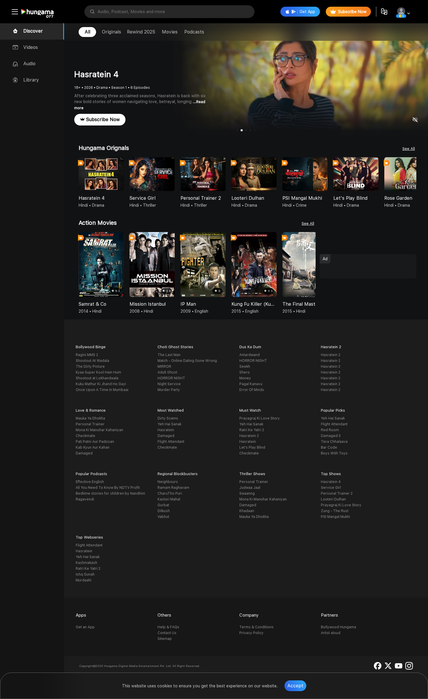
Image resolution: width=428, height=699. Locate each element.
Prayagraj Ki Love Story (259, 418)
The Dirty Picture (90, 366)
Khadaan (246, 511)
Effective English (90, 482)
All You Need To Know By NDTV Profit (108, 488)
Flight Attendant (171, 442)
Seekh (244, 366)
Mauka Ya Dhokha (90, 418)
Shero (244, 372)
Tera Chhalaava (334, 442)
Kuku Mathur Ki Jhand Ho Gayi (101, 384)
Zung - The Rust (335, 511)
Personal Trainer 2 (337, 493)
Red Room (330, 430)
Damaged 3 (331, 436)
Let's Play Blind (252, 447)
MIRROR (164, 366)
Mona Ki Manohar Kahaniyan (99, 430)
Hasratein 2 (330, 355)
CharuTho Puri (170, 493)
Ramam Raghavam (173, 488)
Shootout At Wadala (92, 361)
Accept (295, 686)
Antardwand (249, 355)
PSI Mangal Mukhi (335, 517)
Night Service (169, 384)
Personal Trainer (90, 424)
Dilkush (164, 511)
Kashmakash (86, 563)
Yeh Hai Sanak (169, 424)
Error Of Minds (251, 390)
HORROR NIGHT (171, 378)
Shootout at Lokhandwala (97, 378)
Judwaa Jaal (249, 488)
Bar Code (329, 447)
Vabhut (163, 517)
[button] (411, 174)
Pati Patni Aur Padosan (95, 442)
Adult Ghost (167, 372)
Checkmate (85, 436)
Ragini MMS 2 (87, 355)
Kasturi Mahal (169, 499)
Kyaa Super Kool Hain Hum (98, 372)
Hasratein (166, 430)
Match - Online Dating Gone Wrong (187, 361)
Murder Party (169, 390)
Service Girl (331, 488)
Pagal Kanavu (250, 384)
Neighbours (168, 482)
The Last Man (169, 355)
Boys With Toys (334, 453)
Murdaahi (83, 580)
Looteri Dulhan (333, 499)
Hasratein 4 (331, 482)
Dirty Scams (168, 418)
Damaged (84, 453)
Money (245, 378)
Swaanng (247, 493)
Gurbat (163, 505)
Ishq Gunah (85, 574)
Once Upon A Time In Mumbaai (102, 390)
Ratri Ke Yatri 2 (251, 430)
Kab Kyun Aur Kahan (92, 447)
